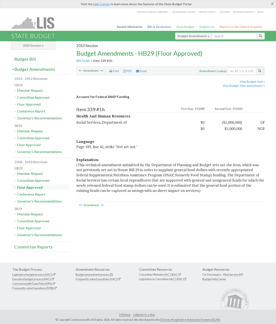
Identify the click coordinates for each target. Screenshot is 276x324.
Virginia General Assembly (152, 12)
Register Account (243, 12)
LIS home (225, 12)
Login (260, 12)
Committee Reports (33, 246)
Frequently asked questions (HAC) (96, 279)
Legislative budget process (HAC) (32, 274)
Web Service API (233, 274)
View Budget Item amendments (243, 85)
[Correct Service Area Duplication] (101, 70)
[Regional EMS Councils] (80, 70)
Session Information (129, 26)
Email (142, 71)
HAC (166, 274)
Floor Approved (29, 104)
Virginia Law (207, 26)
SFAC (174, 274)
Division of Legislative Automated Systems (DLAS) (190, 319)
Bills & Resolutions (159, 26)
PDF (129, 71)
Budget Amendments (193, 36)
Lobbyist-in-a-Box (144, 314)
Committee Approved (33, 97)
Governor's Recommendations (39, 118)
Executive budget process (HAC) (31, 279)
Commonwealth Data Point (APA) (32, 283)
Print (115, 71)
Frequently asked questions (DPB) (32, 288)
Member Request (30, 90)
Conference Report (31, 111)
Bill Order (83, 61)
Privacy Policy (207, 12)
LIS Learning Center (183, 12)
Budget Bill (25, 59)
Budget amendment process (93, 274)
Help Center (101, 4)
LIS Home (124, 314)
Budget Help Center (214, 279)
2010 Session (32, 45)
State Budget (185, 26)
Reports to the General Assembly (241, 26)
